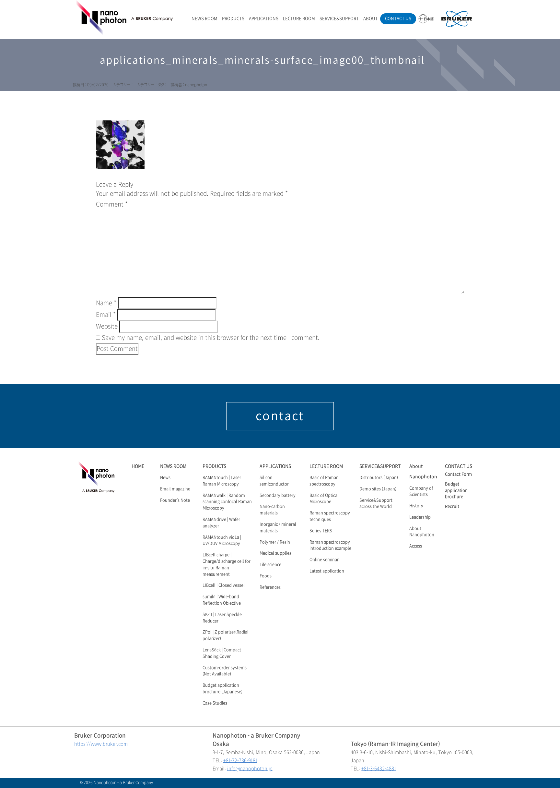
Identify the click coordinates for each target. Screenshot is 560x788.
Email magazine (175, 489)
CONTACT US (398, 18)
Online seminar (324, 559)
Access (415, 546)
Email (106, 315)
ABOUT (370, 18)
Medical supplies (275, 553)
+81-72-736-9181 (240, 760)
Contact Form (458, 474)
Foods (266, 576)
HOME (138, 466)
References (270, 587)
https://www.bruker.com (101, 744)
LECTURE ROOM (299, 18)
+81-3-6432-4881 (378, 769)
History (416, 506)
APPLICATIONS (263, 18)
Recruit (452, 506)
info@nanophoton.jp (250, 769)
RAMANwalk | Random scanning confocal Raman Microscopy (227, 502)
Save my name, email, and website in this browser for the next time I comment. (211, 338)
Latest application (326, 571)
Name (106, 303)
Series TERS (320, 531)
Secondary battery (278, 495)
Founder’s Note (175, 500)
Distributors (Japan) (378, 477)
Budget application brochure (456, 491)
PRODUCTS (233, 18)
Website (107, 326)
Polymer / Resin (275, 542)
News (165, 477)
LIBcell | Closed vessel (224, 585)
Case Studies (215, 703)
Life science (270, 564)
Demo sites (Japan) (377, 489)
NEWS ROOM (204, 18)
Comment (112, 204)
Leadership (420, 517)
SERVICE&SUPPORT (339, 18)
